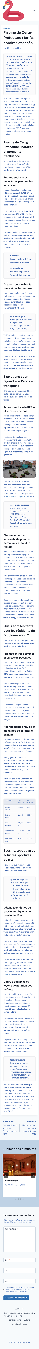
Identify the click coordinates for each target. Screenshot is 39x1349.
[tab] (15, 1199)
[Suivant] (33, 1175)
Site (6, 1281)
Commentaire (11, 1229)
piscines (6, 28)
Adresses (19, 1309)
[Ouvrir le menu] (34, 10)
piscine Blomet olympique (17, 496)
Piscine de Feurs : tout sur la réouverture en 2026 (29, 1128)
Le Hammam (11, 1180)
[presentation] (19, 1165)
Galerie (27, 1320)
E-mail (7, 1271)
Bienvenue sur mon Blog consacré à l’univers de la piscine (19, 1314)
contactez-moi (15, 1320)
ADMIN (8, 48)
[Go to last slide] (6, 1175)
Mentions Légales (19, 1324)
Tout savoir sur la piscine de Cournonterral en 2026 (10, 1128)
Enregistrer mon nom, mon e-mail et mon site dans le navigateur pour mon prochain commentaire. (20, 1289)
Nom (7, 1260)
